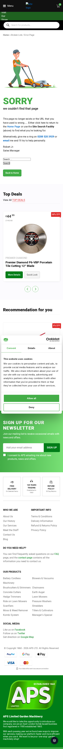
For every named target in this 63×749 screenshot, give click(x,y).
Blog (5, 539)
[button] (54, 740)
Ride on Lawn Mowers (15, 601)
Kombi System (11, 615)
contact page (25, 557)
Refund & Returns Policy (44, 525)
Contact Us (9, 534)
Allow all (31, 398)
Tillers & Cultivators (42, 610)
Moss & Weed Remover (15, 610)
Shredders (37, 605)
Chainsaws (38, 587)
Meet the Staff (11, 530)
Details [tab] (31, 348)
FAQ (56, 554)
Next (35, 289)
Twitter (21, 633)
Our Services (10, 525)
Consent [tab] (11, 348)
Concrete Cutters (12, 592)
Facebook (20, 629)
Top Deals (18, 200)
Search (6, 163)
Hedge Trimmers (12, 596)
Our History (9, 521)
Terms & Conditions (41, 516)
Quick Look (32, 275)
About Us (8, 516)
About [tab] (51, 348)
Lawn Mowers (39, 596)
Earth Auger (38, 592)
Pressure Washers (41, 601)
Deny (31, 407)
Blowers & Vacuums (43, 578)
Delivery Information (42, 521)
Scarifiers (8, 605)
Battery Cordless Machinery (12, 580)
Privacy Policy (38, 530)
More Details (14, 275)
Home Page (13, 126)
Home (6, 35)
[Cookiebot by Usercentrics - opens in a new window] (46, 340)
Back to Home (12, 173)
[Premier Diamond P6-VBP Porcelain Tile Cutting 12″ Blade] (31, 246)
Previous (28, 289)
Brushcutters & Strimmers (17, 587)
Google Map (27, 637)
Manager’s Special (42, 615)
